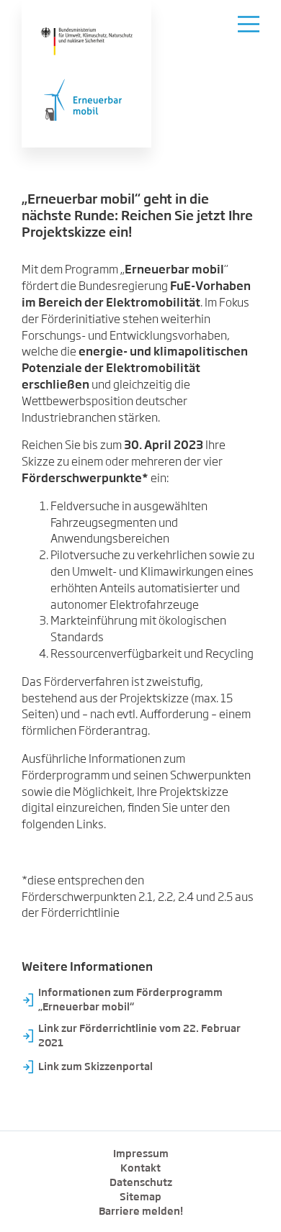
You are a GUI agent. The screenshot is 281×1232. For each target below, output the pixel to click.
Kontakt (140, 1169)
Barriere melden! (141, 1212)
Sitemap (140, 1197)
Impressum (141, 1154)
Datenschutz (141, 1183)
